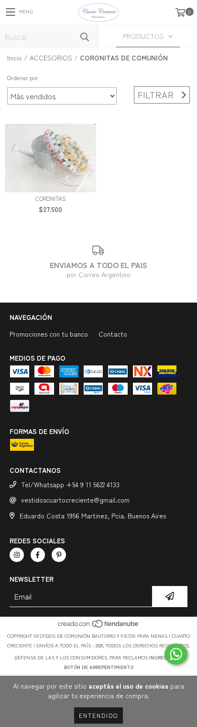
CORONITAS (50, 198)
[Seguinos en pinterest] (59, 555)
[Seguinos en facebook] (38, 555)
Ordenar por (22, 77)
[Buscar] (84, 36)
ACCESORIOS (51, 57)
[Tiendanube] (99, 626)
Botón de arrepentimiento (98, 666)
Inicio (14, 57)
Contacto (112, 334)
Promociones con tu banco (49, 334)
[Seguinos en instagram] (17, 555)
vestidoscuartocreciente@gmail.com (75, 499)
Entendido (98, 715)
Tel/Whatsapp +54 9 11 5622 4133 (70, 484)
